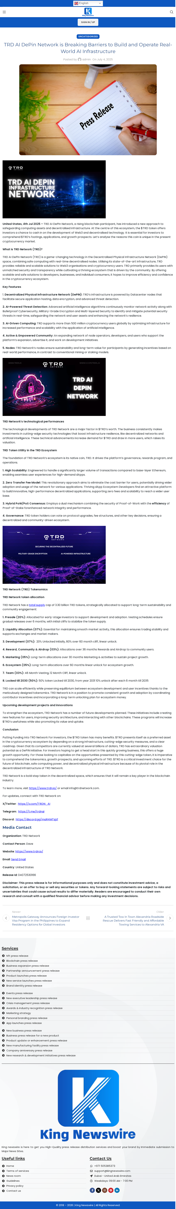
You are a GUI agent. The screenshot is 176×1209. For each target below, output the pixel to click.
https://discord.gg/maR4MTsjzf (37, 819)
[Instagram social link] (104, 1190)
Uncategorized (88, 36)
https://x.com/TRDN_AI (34, 804)
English (83, 3)
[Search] (171, 12)
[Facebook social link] (92, 1190)
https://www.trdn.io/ (43, 788)
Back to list (88, 918)
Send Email (18, 859)
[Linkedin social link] (117, 1190)
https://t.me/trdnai (31, 811)
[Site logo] (88, 12)
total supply (37, 605)
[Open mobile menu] (4, 12)
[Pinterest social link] (110, 1190)
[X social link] (98, 1190)
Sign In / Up (88, 22)
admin (86, 59)
